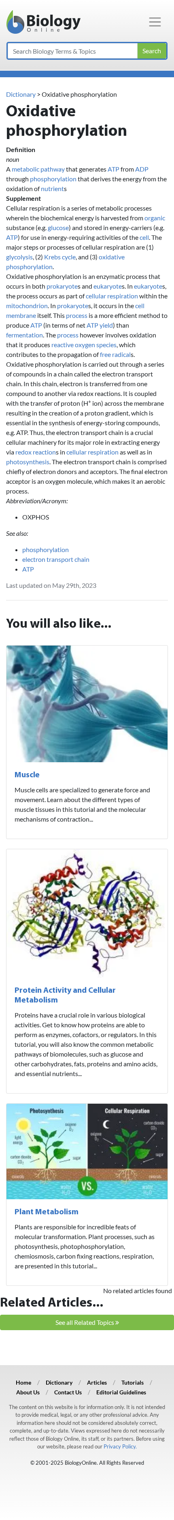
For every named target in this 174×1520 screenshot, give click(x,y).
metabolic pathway (38, 169)
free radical (115, 354)
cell (144, 237)
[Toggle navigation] (155, 22)
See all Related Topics (85, 1322)
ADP (142, 169)
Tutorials (132, 1382)
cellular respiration (112, 296)
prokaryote (62, 286)
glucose (58, 227)
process (76, 315)
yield (106, 325)
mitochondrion (27, 305)
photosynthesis (27, 461)
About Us (28, 1392)
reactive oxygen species (84, 344)
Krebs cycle (60, 257)
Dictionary (21, 94)
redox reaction (35, 452)
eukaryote (107, 286)
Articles (97, 1382)
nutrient (52, 188)
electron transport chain (55, 559)
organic (154, 218)
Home (23, 1382)
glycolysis (19, 257)
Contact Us (68, 1392)
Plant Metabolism (47, 1212)
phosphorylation (53, 179)
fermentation (24, 335)
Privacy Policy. (120, 1446)
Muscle (27, 775)
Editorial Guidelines (121, 1392)
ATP (113, 169)
